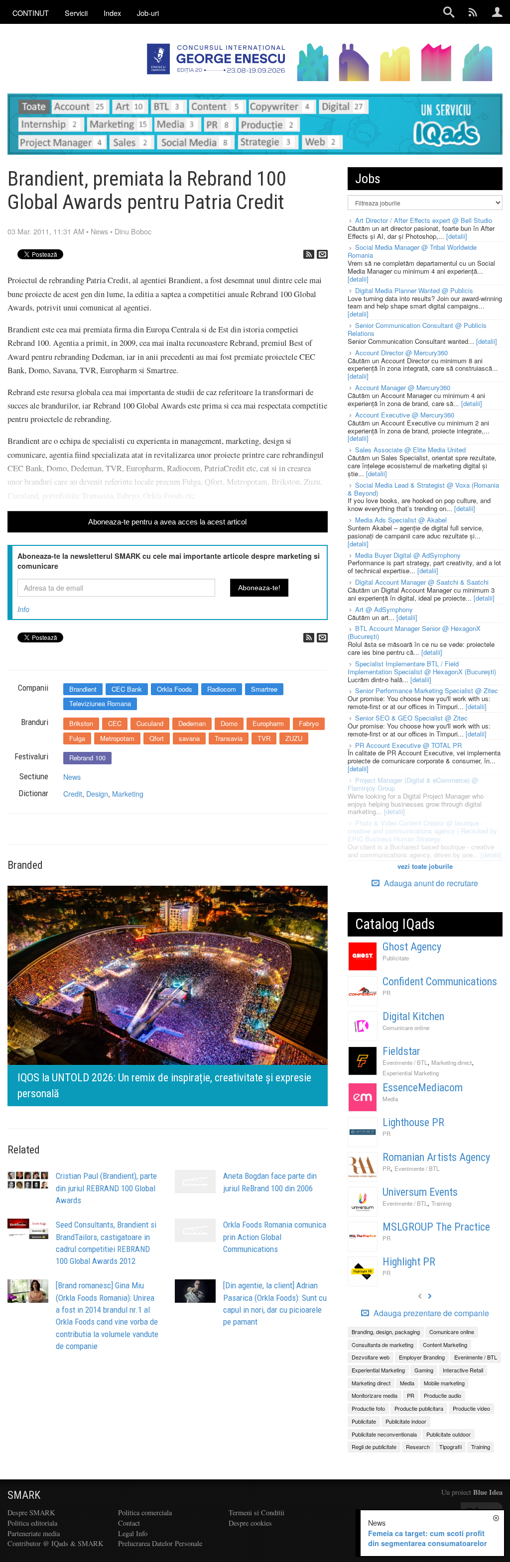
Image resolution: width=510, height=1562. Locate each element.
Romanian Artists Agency (436, 1157)
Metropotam (117, 738)
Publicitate (395, 958)
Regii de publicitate (374, 1447)
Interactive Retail (463, 1370)
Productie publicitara (418, 1408)
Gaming (423, 1370)
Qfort (156, 738)
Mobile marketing (444, 1383)
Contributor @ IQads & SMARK (55, 1543)
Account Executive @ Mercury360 (404, 414)
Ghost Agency (411, 946)
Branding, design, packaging (386, 1332)
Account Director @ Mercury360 (401, 352)
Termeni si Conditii (256, 1512)
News (99, 231)
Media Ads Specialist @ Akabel (401, 519)
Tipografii (450, 1447)
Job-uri (148, 12)
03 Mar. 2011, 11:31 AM (45, 231)
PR (386, 993)
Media (390, 1099)
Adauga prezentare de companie (430, 1313)
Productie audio (442, 1395)
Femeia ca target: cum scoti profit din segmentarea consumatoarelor (427, 1538)
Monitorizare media (374, 1395)
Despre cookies (250, 1523)
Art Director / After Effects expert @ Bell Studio (423, 220)
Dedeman (192, 723)
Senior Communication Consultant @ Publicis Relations (417, 329)
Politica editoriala (32, 1523)
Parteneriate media (33, 1533)
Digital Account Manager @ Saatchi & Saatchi (422, 582)
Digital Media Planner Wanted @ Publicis (414, 290)
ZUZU (293, 738)
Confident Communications (439, 981)
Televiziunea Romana (100, 703)
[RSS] (308, 254)
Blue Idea (488, 1492)
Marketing (127, 793)
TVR (263, 738)
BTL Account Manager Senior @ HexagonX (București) (414, 632)
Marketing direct (451, 1062)
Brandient (83, 689)
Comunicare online (405, 1028)
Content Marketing (445, 1345)
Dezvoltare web (370, 1357)
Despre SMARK (31, 1512)
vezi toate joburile (425, 866)
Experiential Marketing (410, 1073)
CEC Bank (127, 689)
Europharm (268, 723)
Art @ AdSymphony (384, 609)
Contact (129, 1523)
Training (441, 1203)
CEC (115, 723)
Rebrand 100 (87, 757)
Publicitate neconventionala (384, 1434)
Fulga (77, 738)
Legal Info (132, 1533)
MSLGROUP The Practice (436, 1227)
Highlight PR (408, 1261)
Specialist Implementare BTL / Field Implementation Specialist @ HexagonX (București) (422, 667)
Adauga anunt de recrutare (430, 883)
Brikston (81, 723)
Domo (229, 723)
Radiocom (221, 689)
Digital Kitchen (413, 1016)
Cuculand (149, 723)
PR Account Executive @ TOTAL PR (408, 745)
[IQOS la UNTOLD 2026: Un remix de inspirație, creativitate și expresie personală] (167, 994)
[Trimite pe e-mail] (322, 254)
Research (418, 1447)
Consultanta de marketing (382, 1345)
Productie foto (368, 1408)
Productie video (471, 1408)
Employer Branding (422, 1357)
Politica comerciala (145, 1512)
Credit (72, 793)
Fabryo (309, 723)
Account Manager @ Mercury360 (402, 387)
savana (189, 738)
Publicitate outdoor (448, 1434)
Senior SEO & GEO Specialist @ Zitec (411, 718)
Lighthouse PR (413, 1122)
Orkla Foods (174, 689)
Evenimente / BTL (404, 1062)
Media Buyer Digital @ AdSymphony (408, 555)
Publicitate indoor (405, 1421)
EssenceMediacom (422, 1087)
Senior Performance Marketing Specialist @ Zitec (426, 690)
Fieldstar (401, 1051)
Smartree (264, 689)
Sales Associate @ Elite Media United (410, 449)
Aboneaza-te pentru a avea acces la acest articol (167, 522)
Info (23, 609)
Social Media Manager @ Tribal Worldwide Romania (412, 251)
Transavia (229, 738)
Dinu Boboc (133, 231)
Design (97, 793)
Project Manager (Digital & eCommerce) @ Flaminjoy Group (413, 784)
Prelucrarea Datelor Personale (160, 1543)
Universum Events (420, 1192)
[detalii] (456, 236)
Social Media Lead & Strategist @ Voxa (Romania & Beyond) (423, 489)
